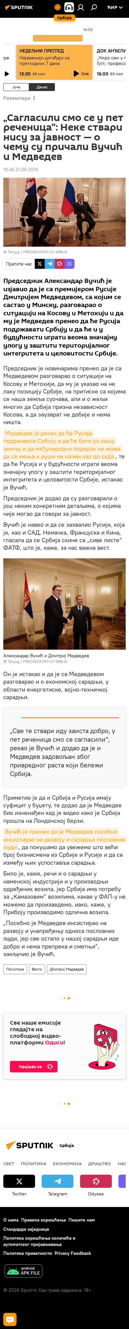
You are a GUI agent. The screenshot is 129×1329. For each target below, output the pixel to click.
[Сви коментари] (10, 1319)
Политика (15, 969)
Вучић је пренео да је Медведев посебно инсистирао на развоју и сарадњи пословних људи (65, 839)
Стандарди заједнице (26, 1229)
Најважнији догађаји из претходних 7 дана (45, 60)
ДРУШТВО (99, 1163)
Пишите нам (81, 1220)
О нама (11, 1220)
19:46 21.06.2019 (20, 169)
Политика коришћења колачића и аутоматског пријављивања (39, 1241)
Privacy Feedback (73, 1253)
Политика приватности (27, 1253)
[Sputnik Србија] (19, 10)
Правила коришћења (43, 1220)
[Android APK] (23, 1271)
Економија (67, 1163)
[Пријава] (80, 7)
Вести (37, 969)
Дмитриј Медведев (67, 969)
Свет (8, 1163)
